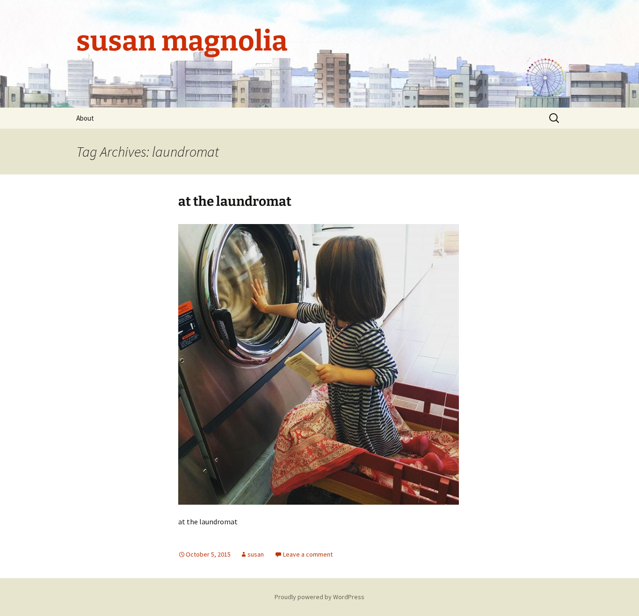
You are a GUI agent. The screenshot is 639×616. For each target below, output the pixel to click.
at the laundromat (234, 201)
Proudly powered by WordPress (319, 597)
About (85, 118)
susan (255, 554)
